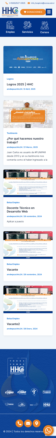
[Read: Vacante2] (27, 299)
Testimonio (12, 133)
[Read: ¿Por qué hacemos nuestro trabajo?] (27, 114)
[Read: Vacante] (27, 245)
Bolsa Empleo (13, 202)
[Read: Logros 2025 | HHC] (27, 59)
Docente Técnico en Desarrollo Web (21, 209)
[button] (49, 12)
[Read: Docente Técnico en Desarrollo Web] (27, 183)
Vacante (12, 269)
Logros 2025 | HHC (20, 84)
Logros (10, 79)
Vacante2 (13, 324)
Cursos (44, 32)
